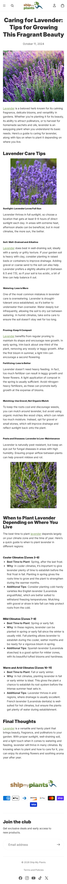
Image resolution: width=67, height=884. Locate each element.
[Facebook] (20, 878)
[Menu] (4, 5)
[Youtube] (33, 878)
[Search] (12, 5)
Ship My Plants (38, 862)
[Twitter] (46, 878)
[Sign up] (58, 845)
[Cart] (62, 5)
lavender (36, 533)
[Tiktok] (40, 878)
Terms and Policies (34, 870)
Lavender (9, 108)
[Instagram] (27, 878)
